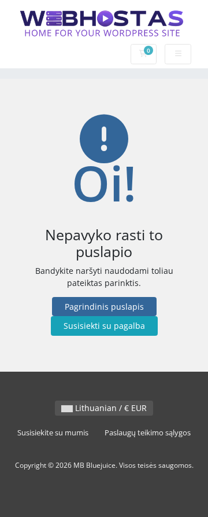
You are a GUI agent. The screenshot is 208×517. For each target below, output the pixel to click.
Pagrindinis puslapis (104, 306)
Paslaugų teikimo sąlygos (148, 433)
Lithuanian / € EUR (110, 407)
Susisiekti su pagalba (104, 325)
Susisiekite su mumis (52, 433)
